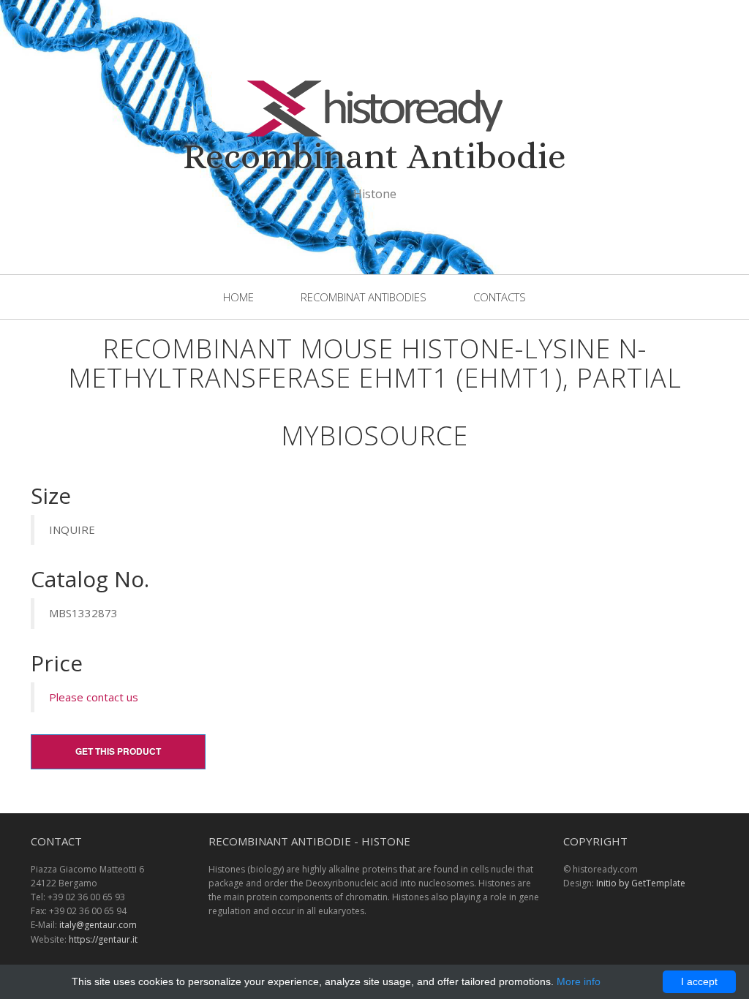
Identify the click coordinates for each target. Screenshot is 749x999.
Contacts (499, 297)
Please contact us (93, 697)
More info (579, 981)
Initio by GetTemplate (640, 883)
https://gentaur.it (103, 939)
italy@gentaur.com (98, 925)
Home (238, 297)
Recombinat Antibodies (363, 297)
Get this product (118, 751)
